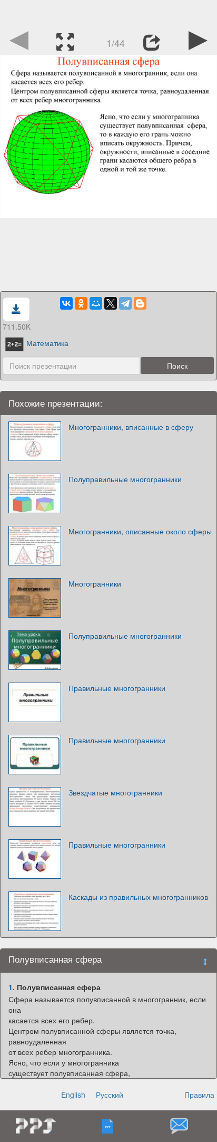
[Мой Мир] (96, 303)
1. (11, 987)
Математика (47, 343)
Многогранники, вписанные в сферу (130, 426)
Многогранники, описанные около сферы (140, 531)
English (73, 1094)
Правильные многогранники (116, 688)
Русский (109, 1094)
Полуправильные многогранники (125, 479)
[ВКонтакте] (66, 303)
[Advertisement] (108, 13)
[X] (110, 303)
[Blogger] (140, 303)
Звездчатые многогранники (115, 792)
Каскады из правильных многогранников (138, 896)
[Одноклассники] (81, 303)
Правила (199, 1094)
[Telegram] (125, 303)
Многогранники (94, 583)
